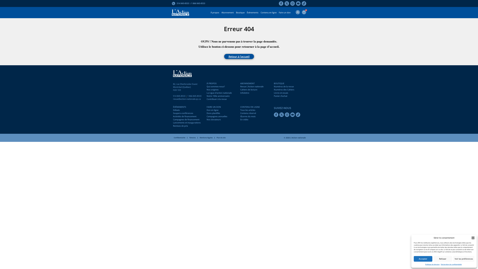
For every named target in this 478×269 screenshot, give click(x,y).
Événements (252, 12)
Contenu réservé (248, 114)
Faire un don (285, 12)
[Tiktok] (304, 3)
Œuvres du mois (248, 117)
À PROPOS (212, 84)
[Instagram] (292, 3)
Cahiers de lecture (248, 90)
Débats (176, 110)
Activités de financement (184, 117)
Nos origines (213, 90)
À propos (215, 12)
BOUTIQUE (279, 84)
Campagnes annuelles (217, 117)
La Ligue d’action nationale (219, 93)
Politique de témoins (432, 264)
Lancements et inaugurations (187, 123)
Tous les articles (247, 110)
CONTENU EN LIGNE (250, 107)
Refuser (442, 259)
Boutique (240, 12)
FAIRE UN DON (214, 107)
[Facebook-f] (281, 3)
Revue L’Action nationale (252, 87)
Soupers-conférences (183, 114)
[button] (473, 238)
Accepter (423, 259)
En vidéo (244, 120)
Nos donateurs (214, 120)
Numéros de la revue (284, 87)
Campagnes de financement (186, 120)
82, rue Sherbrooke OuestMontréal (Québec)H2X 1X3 (185, 87)
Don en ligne (212, 110)
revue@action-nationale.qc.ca (187, 99)
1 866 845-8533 (194, 96)
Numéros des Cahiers (284, 90)
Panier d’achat (280, 96)
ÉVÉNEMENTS (179, 107)
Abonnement (227, 12)
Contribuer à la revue (217, 100)
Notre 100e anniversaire (218, 96)
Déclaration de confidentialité (451, 264)
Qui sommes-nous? (216, 87)
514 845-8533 (179, 96)
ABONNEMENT (247, 84)
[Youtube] (298, 3)
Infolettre (244, 93)
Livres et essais (281, 93)
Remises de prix (180, 126)
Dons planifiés (213, 114)
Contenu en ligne (269, 12)
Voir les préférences (464, 259)
